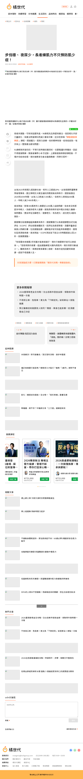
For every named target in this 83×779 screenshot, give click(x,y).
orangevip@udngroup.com (23, 755)
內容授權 (36, 759)
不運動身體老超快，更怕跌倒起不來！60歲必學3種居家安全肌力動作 (49, 539)
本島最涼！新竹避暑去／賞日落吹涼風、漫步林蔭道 (43, 354)
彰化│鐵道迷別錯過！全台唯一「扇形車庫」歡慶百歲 (44, 394)
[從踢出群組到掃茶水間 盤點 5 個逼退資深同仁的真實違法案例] (12, 675)
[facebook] (71, 750)
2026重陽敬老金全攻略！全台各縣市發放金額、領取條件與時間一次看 (49, 619)
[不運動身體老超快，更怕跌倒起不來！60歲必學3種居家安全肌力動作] (12, 542)
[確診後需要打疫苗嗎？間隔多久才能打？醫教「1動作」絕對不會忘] (12, 371)
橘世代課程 (17, 762)
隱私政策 (68, 766)
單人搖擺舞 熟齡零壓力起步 (33, 511)
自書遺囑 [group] (27, 21)
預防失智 (50, 323)
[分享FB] (7, 134)
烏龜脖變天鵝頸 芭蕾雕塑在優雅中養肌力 (38, 551)
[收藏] (7, 155)
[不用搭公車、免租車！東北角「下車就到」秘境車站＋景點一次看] (12, 634)
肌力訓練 (39, 323)
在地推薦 (32, 13)
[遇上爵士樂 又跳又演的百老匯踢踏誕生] (12, 502)
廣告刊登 (27, 759)
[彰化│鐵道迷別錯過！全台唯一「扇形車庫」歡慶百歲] (12, 398)
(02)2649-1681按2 (42, 755)
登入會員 (25, 766)
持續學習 (22, 13)
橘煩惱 (62, 13)
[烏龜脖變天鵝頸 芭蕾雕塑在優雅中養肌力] (12, 555)
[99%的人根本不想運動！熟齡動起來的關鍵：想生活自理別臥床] (12, 595)
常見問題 (46, 766)
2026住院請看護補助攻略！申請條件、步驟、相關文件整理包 (47, 658)
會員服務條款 (57, 766)
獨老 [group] (42, 21)
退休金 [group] (17, 21)
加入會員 (16, 766)
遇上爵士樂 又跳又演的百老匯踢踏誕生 (37, 498)
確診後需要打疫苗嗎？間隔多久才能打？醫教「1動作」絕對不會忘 (48, 369)
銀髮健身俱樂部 (63, 323)
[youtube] (79, 750)
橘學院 (70, 13)
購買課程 (64, 6)
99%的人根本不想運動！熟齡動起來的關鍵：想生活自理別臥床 (48, 592)
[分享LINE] (7, 141)
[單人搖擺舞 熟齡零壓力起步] (12, 515)
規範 (6, 720)
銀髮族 (18, 323)
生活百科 (42, 13)
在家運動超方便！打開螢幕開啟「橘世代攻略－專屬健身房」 (44, 262)
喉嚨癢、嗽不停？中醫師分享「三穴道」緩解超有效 (43, 408)
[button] (75, 7)
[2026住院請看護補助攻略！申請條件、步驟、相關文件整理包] (12, 661)
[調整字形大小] (7, 162)
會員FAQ (27, 762)
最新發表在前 (71, 729)
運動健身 (29, 323)
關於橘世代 (17, 759)
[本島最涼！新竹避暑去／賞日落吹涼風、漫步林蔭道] (12, 358)
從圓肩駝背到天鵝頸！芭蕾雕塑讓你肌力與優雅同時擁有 (45, 578)
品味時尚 (53, 13)
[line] (75, 750)
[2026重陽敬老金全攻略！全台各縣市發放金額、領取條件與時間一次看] (12, 621)
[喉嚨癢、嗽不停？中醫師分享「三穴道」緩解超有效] (12, 412)
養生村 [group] (8, 21)
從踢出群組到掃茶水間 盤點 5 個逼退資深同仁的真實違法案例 (47, 671)
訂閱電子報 (36, 766)
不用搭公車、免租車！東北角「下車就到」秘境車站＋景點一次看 (49, 631)
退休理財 (12, 13)
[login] (71, 7)
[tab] (39, 486)
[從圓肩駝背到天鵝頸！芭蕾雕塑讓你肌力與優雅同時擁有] (12, 582)
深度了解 (18, 479)
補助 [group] (35, 21)
